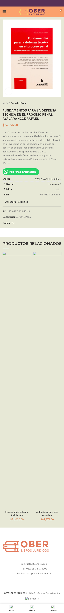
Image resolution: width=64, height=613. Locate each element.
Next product (59, 103)
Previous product (53, 103)
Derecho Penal (18, 103)
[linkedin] (36, 3)
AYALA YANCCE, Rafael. (48, 178)
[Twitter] (28, 3)
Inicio (5, 103)
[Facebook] (23, 3)
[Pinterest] (32, 3)
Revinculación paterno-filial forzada (17, 514)
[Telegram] (40, 3)
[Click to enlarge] (8, 91)
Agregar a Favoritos (16, 202)
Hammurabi (55, 184)
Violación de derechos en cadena (47, 514)
